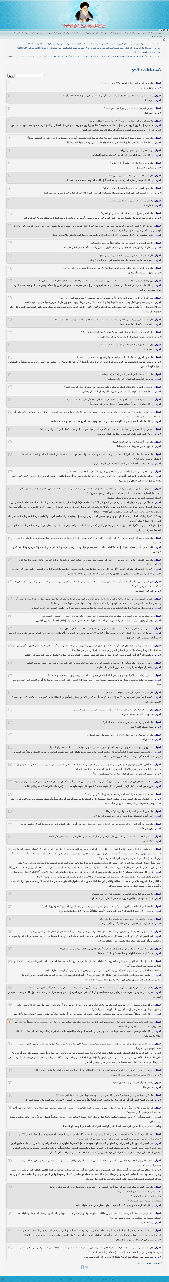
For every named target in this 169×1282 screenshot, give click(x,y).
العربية (114, 1279)
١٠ (10, 200)
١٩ (10, 332)
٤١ (10, 709)
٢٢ (10, 374)
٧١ (10, 1247)
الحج (135, 69)
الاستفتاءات (153, 69)
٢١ (10, 357)
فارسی (105, 1279)
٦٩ (10, 1213)
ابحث (11, 76)
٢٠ (10, 344)
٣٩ (10, 675)
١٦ (10, 280)
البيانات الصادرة (99, 33)
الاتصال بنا (33, 33)
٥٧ (10, 961)
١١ (10, 213)
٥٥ (10, 931)
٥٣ (10, 906)
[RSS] (164, 30)
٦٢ (10, 1070)
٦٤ (10, 1095)
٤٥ (10, 764)
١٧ (10, 297)
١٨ (10, 319)
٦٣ (10, 1082)
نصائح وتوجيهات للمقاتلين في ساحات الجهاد (143, 52)
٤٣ (10, 734)
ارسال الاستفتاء (111, 33)
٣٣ (10, 581)
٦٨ (10, 1187)
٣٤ (10, 598)
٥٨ (10, 987)
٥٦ (10, 948)
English (90, 1279)
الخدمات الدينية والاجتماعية (70, 33)
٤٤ (10, 747)
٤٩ (10, 824)
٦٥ (10, 1107)
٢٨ (10, 454)
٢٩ (10, 471)
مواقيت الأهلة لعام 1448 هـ (159, 36)
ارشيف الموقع (55, 33)
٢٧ (10, 441)
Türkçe (70, 1279)
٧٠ (10, 1230)
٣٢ (10, 559)
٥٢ (10, 894)
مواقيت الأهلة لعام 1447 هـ (20, 33)
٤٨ (10, 811)
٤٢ (10, 722)
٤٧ (10, 794)
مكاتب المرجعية (43, 33)
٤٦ (10, 781)
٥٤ (10, 919)
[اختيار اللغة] (161, 30)
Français (61, 1279)
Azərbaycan (80, 1279)
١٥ (10, 268)
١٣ (10, 243)
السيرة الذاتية (159, 33)
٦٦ (10, 1134)
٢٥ (10, 412)
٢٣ (10, 387)
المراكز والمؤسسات (86, 33)
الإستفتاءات (122, 33)
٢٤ (10, 399)
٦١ (10, 1043)
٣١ (10, 538)
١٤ (10, 255)
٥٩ (10, 1004)
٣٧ (10, 645)
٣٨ (10, 662)
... (166, 33)
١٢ (10, 225)
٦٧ (10, 1160)
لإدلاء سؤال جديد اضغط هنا (150, 1263)
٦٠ (10, 1022)
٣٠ (10, 488)
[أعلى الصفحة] (3, 1279)
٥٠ (10, 836)
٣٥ (10, 616)
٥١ (10, 849)
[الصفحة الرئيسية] (167, 30)
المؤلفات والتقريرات (146, 33)
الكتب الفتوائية (133, 33)
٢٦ (10, 429)
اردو (98, 1279)
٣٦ (10, 628)
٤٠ (10, 692)
